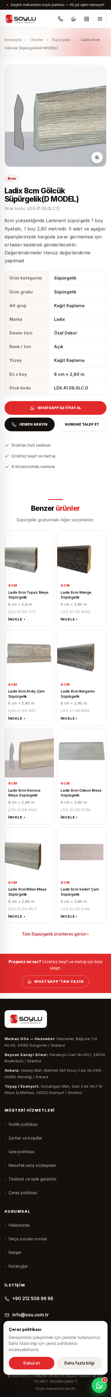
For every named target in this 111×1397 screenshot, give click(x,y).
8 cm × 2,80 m (69, 374)
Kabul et (31, 1363)
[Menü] (99, 18)
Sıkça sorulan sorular (28, 1238)
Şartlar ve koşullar (25, 1137)
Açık (58, 346)
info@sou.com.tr (30, 1315)
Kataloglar (18, 1266)
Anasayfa (13, 39)
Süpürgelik (61, 39)
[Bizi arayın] (60, 19)
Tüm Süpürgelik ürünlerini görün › (55, 934)
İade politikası (21, 1151)
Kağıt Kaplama (69, 305)
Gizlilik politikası (23, 1124)
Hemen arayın (33, 424)
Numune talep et (82, 424)
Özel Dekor (65, 332)
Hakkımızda (19, 1225)
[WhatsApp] (73, 19)
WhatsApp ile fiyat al (59, 408)
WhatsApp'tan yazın (59, 981)
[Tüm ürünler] (86, 19)
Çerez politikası (23, 1192)
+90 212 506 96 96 (32, 1298)
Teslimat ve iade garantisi (32, 1179)
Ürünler (36, 39)
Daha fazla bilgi (79, 1363)
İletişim (15, 1252)
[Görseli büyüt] (97, 157)
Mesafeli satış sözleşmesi (32, 1165)
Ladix (59, 319)
